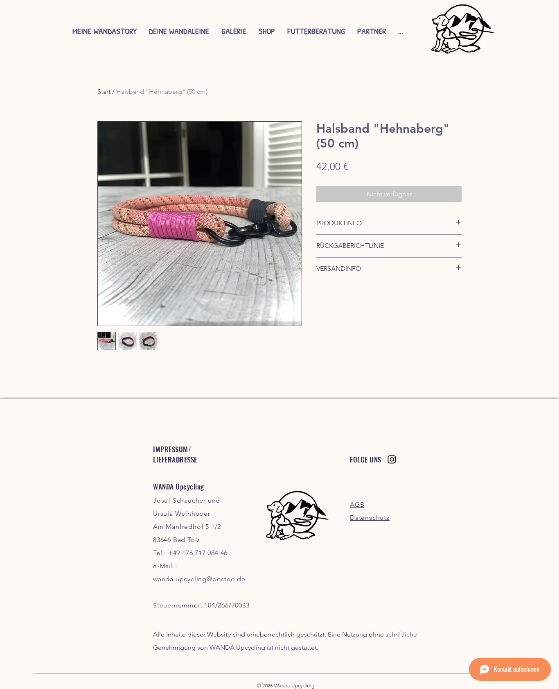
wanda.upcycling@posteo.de (199, 579)
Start (103, 91)
